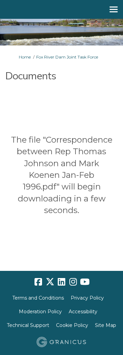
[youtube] (85, 282)
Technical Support (28, 325)
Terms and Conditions (38, 298)
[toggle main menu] (114, 9)
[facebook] (38, 282)
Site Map (105, 325)
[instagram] (73, 282)
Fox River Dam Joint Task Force (67, 57)
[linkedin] (61, 282)
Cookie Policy (72, 325)
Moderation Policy (40, 311)
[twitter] (50, 282)
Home (25, 57)
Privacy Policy (87, 298)
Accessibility (83, 311)
